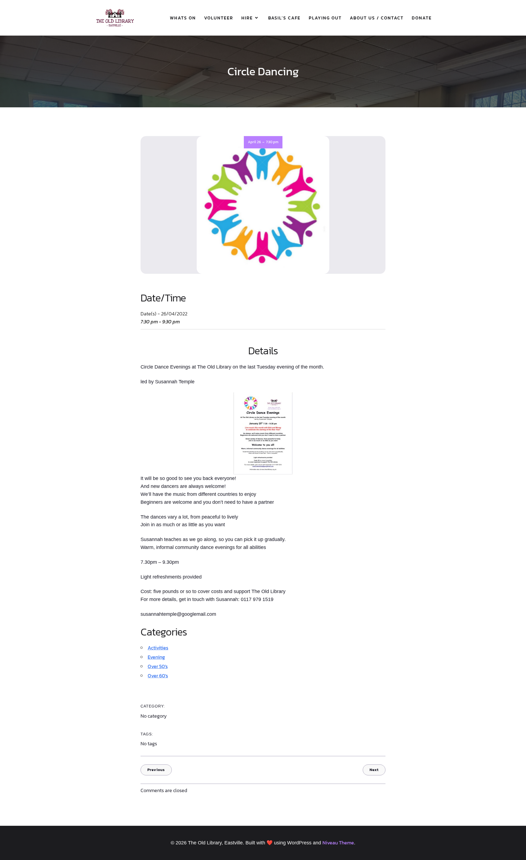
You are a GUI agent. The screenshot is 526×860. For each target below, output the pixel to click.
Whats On (183, 18)
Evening (156, 657)
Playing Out (325, 18)
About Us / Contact (377, 18)
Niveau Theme (338, 842)
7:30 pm (272, 142)
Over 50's (158, 666)
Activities (158, 647)
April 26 (254, 142)
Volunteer (218, 18)
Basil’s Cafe (284, 18)
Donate (422, 18)
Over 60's (158, 675)
